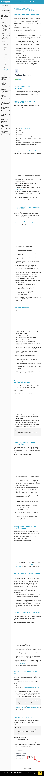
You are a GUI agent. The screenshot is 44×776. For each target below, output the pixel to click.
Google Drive (5, 56)
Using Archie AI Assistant (5, 108)
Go (4, 51)
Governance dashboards (4, 111)
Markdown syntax (20, 663)
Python (5, 62)
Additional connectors (4, 74)
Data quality (5, 35)
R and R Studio (5, 65)
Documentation (17, 8)
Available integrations (5, 43)
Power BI (6, 61)
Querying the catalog (4, 126)
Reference (3, 134)
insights (26, 661)
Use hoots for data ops (4, 92)
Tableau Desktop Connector (6, 71)
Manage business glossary (3, 83)
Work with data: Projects (4, 118)
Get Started (4, 8)
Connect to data (4, 19)
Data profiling (5, 33)
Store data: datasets (4, 115)
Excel (5, 49)
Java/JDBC (6, 59)
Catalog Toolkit (5, 10)
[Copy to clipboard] (40, 698)
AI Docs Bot (18, 4)
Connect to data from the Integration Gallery (5, 39)
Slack (5, 67)
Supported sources (4, 23)
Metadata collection (4, 26)
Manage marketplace (4, 96)
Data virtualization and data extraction (5, 30)
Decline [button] (35, 773)
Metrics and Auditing (4, 122)
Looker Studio (5, 53)
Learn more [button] (7, 773)
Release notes (4, 5)
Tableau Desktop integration (28, 128)
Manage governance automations (4, 88)
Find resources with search (5, 99)
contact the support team (31, 707)
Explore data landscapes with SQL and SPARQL (4, 130)
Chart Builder (5, 46)
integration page (20, 189)
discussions (33, 661)
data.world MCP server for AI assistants (5, 103)
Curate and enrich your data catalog (4, 78)
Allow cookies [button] (40, 773)
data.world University (20, 1)
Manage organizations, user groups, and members (4, 14)
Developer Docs (32, 1)
